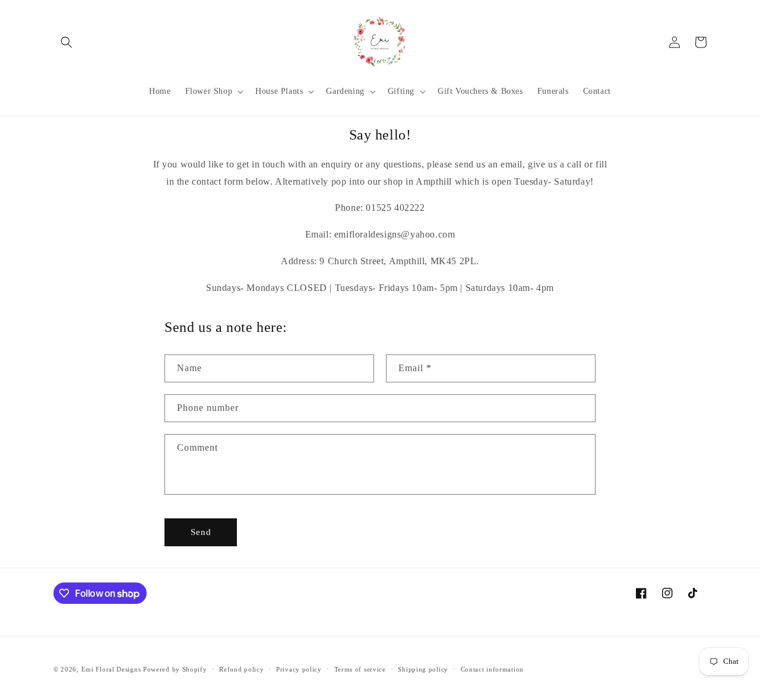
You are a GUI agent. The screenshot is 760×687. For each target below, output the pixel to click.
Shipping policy (423, 669)
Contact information (492, 669)
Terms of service (360, 669)
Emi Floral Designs (111, 669)
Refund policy (241, 669)
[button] (66, 42)
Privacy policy (299, 669)
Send (201, 532)
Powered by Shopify (175, 669)
